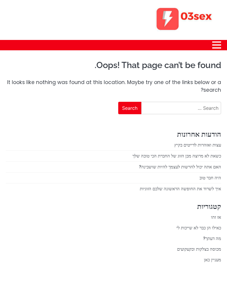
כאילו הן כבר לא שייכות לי (198, 228)
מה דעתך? (212, 238)
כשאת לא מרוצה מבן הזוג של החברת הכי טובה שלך (176, 156)
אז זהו (216, 217)
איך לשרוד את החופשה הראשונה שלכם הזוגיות (180, 189)
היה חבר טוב (210, 178)
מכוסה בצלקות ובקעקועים (199, 249)
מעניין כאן (212, 260)
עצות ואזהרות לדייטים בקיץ (197, 145)
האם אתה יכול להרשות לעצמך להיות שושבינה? (180, 167)
